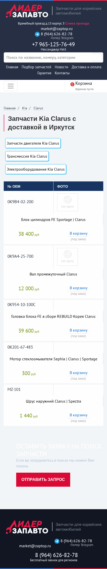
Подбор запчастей (36, 67)
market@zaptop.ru (56, 28)
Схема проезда (77, 23)
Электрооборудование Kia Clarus (36, 169)
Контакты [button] (62, 73)
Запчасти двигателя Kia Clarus (33, 143)
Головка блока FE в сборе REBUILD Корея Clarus (53, 316)
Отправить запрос (43, 479)
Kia (24, 108)
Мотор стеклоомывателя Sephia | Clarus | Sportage (53, 358)
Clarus (38, 108)
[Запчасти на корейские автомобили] (53, 11)
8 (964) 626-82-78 (56, 36)
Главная (12, 67)
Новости (61, 67)
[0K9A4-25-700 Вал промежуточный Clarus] (67, 256)
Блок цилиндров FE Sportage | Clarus (53, 219)
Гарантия (44, 73)
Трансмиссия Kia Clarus (27, 156)
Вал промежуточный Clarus (53, 273)
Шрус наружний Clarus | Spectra (53, 401)
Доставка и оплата (86, 67)
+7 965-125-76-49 (53, 46)
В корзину (78, 233)
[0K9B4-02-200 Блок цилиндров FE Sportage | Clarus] (67, 201)
